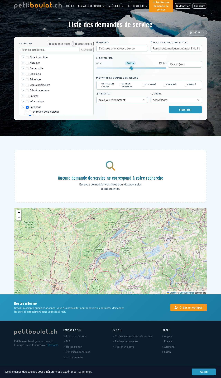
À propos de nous (76, 336)
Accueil (70, 6)
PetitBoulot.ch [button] (136, 6)
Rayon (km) (106, 58)
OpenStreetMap (187, 292)
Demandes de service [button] (90, 6)
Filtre (197, 32)
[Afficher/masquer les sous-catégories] (23, 57)
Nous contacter (74, 357)
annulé (191, 84)
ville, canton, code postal (170, 42)
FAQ (68, 341)
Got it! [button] (204, 371)
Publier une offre (124, 346)
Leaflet (172, 292)
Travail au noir (74, 346)
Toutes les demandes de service (134, 336)
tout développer (61, 43)
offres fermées (127, 85)
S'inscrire (199, 5)
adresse (104, 42)
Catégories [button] (114, 6)
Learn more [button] (85, 371)
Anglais (168, 336)
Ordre (157, 94)
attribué (150, 84)
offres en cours (107, 85)
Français (169, 341)
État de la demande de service (118, 78)
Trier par (105, 94)
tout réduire (85, 43)
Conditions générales (78, 351)
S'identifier (183, 5)
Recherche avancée (126, 341)
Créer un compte (191, 307)
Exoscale (53, 345)
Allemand (169, 346)
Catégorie (25, 43)
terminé (171, 84)
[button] (18, 212)
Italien (167, 351)
